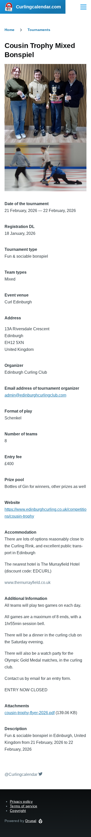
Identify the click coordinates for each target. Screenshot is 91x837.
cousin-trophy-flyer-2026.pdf (30, 713)
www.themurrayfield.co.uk (28, 582)
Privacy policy (21, 801)
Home (9, 30)
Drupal (30, 821)
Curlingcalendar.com (38, 6)
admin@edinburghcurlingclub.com (35, 395)
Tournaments (39, 30)
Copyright (18, 811)
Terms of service (23, 806)
